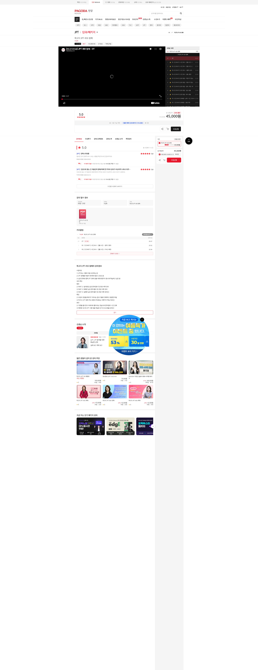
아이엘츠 (115, 25)
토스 (85, 25)
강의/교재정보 (98, 139)
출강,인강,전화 (153, 2)
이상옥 (80, 328)
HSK (123, 25)
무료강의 (135, 19)
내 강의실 (178, 19)
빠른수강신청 (88, 19)
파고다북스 (138, 2)
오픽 (92, 25)
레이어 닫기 (142, 319)
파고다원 (110, 2)
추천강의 (128, 139)
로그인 (162, 7)
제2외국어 (177, 25)
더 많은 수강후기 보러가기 (115, 186)
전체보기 (77, 19)
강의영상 (79, 139)
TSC (130, 25)
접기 (115, 312)
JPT (144, 25)
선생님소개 (146, 19)
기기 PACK (98, 19)
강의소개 (109, 139)
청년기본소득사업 (124, 19)
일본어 (167, 25)
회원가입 (168, 7)
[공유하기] (162, 129)
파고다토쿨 (124, 2)
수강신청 (176, 129)
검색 (180, 13)
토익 (78, 25)
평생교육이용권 (110, 19)
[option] (182, 51)
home (169, 32)
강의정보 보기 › (147, 234)
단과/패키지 (88, 32)
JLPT (137, 25)
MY (181, 7)
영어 (151, 25)
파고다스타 (96, 2)
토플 (99, 25)
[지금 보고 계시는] (129, 315)
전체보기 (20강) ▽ (115, 253)
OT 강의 (86, 241)
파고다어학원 (81, 2)
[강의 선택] (159, 143)
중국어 (159, 25)
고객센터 (174, 7)
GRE (106, 25)
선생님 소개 (119, 139)
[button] (153, 426)
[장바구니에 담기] (167, 129)
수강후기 (157, 19)
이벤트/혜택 (167, 19)
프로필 (96, 333)
